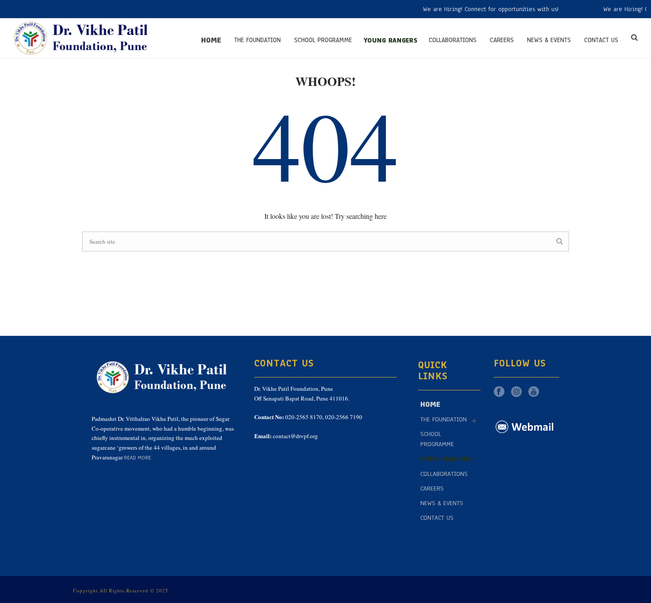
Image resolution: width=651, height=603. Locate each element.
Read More (137, 457)
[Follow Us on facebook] (499, 392)
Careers (502, 40)
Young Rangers (390, 40)
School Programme (323, 40)
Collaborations (453, 40)
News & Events (549, 40)
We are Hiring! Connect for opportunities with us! (479, 9)
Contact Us (601, 40)
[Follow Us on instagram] (516, 392)
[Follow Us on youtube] (533, 392)
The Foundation (257, 40)
